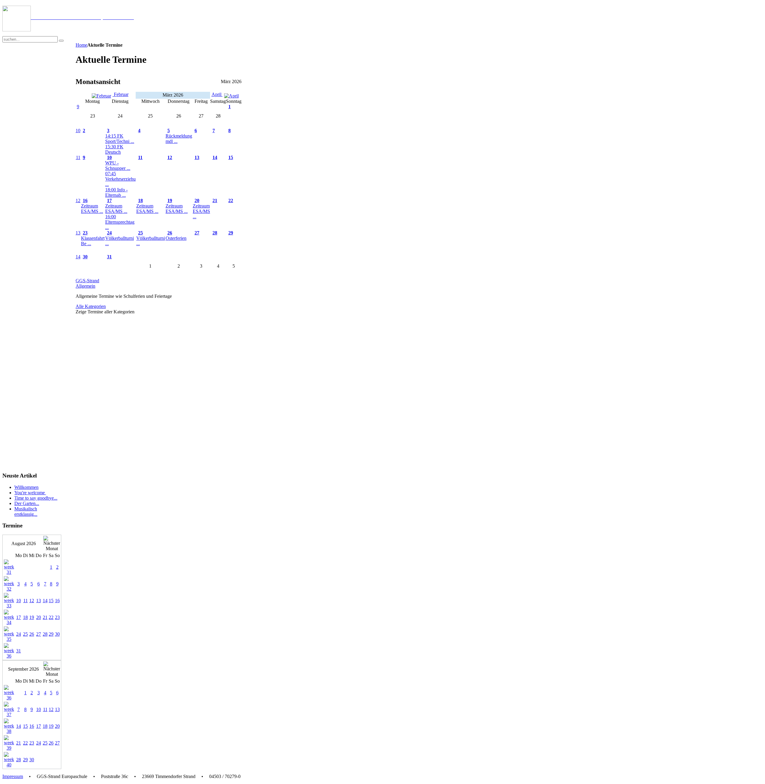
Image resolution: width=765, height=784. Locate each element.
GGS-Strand (87, 280)
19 (169, 200)
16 (85, 200)
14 (214, 157)
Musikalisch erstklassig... (25, 511)
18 (140, 200)
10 (78, 130)
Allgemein (85, 286)
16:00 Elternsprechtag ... (119, 222)
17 (109, 200)
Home (81, 45)
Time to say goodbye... (35, 498)
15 (230, 157)
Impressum (12, 776)
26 (169, 232)
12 (169, 157)
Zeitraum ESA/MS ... (92, 208)
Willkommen (26, 487)
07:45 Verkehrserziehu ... (120, 179)
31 (109, 256)
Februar (120, 94)
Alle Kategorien (91, 306)
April (217, 94)
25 (140, 232)
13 (197, 157)
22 (230, 200)
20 (197, 200)
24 (109, 232)
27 (197, 232)
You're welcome (30, 492)
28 (214, 232)
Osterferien (176, 238)
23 (85, 232)
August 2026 (23, 543)
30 (85, 256)
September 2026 (23, 669)
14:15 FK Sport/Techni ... (119, 138)
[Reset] (61, 41)
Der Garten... (26, 503)
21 (214, 200)
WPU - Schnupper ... (117, 165)
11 (78, 157)
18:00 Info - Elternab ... (116, 192)
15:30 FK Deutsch (114, 149)
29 (230, 232)
